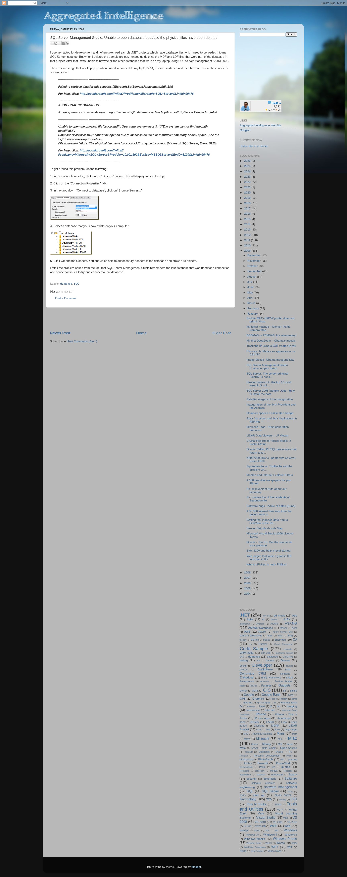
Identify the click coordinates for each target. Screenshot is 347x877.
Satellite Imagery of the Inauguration (270, 399)
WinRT (268, 843)
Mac (246, 733)
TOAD (278, 804)
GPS (243, 698)
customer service (284, 653)
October (252, 266)
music (290, 744)
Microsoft (262, 738)
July (250, 281)
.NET (245, 615)
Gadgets (285, 685)
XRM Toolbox (257, 851)
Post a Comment (66, 298)
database (66, 283)
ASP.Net (291, 623)
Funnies (266, 685)
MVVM (254, 748)
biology (243, 640)
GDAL (255, 690)
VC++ (280, 809)
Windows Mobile (254, 838)
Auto (294, 628)
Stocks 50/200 (283, 795)
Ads (294, 615)
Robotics (288, 771)
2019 (247, 197)
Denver (285, 660)
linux (277, 729)
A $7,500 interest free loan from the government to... (269, 513)
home (294, 699)
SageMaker (245, 774)
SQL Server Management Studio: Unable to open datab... (268, 367)
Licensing (259, 725)
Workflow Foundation (254, 847)
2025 (247, 166)
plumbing (292, 759)
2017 (247, 208)
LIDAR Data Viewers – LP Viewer (268, 435)
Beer (280, 635)
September (254, 271)
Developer (262, 665)
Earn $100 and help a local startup (268, 550)
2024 (247, 171)
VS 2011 (278, 822)
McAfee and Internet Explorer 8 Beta (270, 475)
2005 (247, 588)
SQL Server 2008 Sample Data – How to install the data (271, 392)
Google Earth (271, 694)
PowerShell (283, 763)
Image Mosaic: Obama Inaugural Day (270, 359)
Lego (284, 722)
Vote (285, 817)
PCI (291, 752)
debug (244, 660)
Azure (262, 631)
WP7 (274, 847)
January (252, 313)
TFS (294, 799)
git (284, 690)
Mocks (254, 744)
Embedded (247, 677)
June (250, 287)
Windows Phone (285, 838)
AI (263, 619)
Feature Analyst (284, 681)
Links (258, 729)
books (266, 639)
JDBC (243, 722)
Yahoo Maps (274, 851)
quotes (285, 766)
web (288, 826)
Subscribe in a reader (254, 146)
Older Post (221, 333)
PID (282, 759)
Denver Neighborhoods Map (265, 528)
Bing (290, 635)
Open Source (288, 747)
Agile (250, 619)
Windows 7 (270, 834)
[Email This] (52, 43)
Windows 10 (252, 835)
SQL (76, 283)
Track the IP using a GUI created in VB (271, 345)
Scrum (293, 774)
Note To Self (269, 748)
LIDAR (275, 725)
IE (271, 706)
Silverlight (269, 778)
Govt (290, 695)
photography (247, 759)
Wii (276, 830)
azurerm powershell (251, 635)
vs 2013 (247, 826)
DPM (288, 669)
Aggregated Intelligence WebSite (260, 125)
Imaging (292, 706)
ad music (279, 615)
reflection (259, 771)
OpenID (249, 752)
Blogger (196, 866)
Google (249, 694)
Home (141, 333)
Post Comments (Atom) (82, 341)
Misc (292, 738)
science (261, 774)
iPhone (261, 714)
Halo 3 (273, 699)
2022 (247, 181)
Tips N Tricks (256, 804)
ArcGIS (274, 623)
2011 (247, 240)
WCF (273, 826)
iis (278, 706)
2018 (247, 203)
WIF (267, 830)
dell (258, 660)
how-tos (247, 702)
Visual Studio (266, 817)
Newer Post (60, 333)
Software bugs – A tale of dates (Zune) (271, 505)
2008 (247, 572)
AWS (247, 631)
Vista (261, 813)
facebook (264, 681)
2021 (247, 187)
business (280, 639)
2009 (247, 250)
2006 (247, 583)
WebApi (244, 830)
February (253, 308)
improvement (253, 710)
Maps (281, 733)
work (294, 843)
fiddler (243, 686)
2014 (247, 224)
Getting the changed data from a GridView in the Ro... (267, 521)
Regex (274, 770)
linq (268, 729)
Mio (280, 739)
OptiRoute (264, 751)
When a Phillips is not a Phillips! (267, 564)
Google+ (245, 130)
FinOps (253, 686)
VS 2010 (260, 821)
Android (260, 624)
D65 (242, 657)
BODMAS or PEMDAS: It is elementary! (271, 335)
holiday (284, 699)
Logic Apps (291, 729)
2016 (247, 213)
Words (281, 842)
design (243, 665)
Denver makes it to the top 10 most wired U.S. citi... (269, 384)
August (252, 276)
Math (294, 734)
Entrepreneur (247, 681)
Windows (290, 830)
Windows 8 (291, 834)
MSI (280, 744)
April (250, 297)
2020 (247, 192)
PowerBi (262, 763)
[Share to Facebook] (63, 43)
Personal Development (267, 755)
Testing (282, 799)
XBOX (243, 851)
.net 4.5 (266, 616)
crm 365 (265, 653)
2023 (247, 176)
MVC (243, 747)
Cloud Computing (283, 644)
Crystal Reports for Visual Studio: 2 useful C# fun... (269, 442)
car (250, 644)
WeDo (257, 830)
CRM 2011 (247, 652)
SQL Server (270, 791)
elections (285, 673)
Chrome (263, 644)
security (251, 778)
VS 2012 (292, 822)
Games (244, 690)
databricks (272, 656)
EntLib (289, 677)
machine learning (262, 733)
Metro (247, 739)
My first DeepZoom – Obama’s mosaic (271, 340)
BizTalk (255, 639)
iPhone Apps (262, 718)
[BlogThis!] (56, 43)
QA (273, 767)
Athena (284, 628)
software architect (263, 783)
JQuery (254, 722)
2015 (247, 219)
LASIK (270, 722)
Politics (248, 763)
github (293, 690)
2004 (247, 593)
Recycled (244, 771)
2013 (247, 229)
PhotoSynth (265, 759)
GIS (267, 690)
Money (266, 744)
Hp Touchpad (263, 702)
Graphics (258, 698)
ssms (290, 791)
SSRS (243, 795)
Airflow (274, 619)
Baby (269, 635)
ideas (262, 706)
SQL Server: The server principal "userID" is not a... (267, 375)
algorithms (245, 624)
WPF (290, 847)
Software (290, 778)
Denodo (270, 660)
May (250, 292)
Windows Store (253, 843)
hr (275, 702)
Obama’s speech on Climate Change (270, 413)
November (254, 260)
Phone (289, 756)
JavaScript (284, 718)
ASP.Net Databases (260, 627)
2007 (247, 577)
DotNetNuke (265, 669)
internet (270, 710)
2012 (247, 235)
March (251, 303)
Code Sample (254, 648)
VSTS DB (260, 826)
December (254, 255)
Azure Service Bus (283, 632)
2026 (247, 160)
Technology (248, 799)
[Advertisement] (140, 319)
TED (269, 799)
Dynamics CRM (253, 673)
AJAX (286, 619)
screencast (277, 774)
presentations (246, 767)
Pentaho (244, 756)
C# (295, 639)
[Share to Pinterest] (67, 43)
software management (280, 787)
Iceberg (251, 706)
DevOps (244, 669)
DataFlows (288, 657)
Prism (262, 767)
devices (289, 666)
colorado (288, 649)
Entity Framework (271, 677)
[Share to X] (60, 43)
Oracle (279, 751)
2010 (247, 245)
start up (258, 795)
